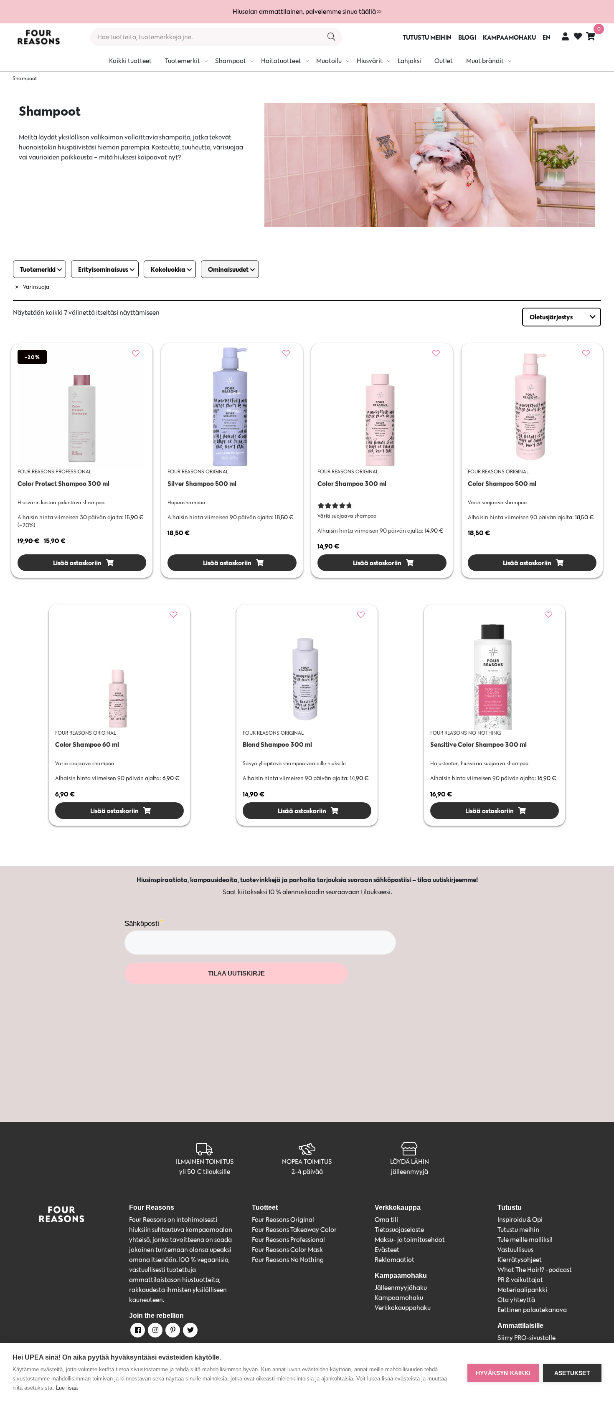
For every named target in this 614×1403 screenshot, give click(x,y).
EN (547, 37)
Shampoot (230, 61)
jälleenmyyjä (409, 1171)
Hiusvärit (370, 61)
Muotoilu (329, 61)
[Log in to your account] (565, 36)
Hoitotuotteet (281, 61)
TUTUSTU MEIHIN (427, 37)
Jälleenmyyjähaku (401, 1288)
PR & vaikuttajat (520, 1280)
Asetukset (572, 1373)
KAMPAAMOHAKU (509, 37)
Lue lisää (67, 1388)
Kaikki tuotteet (130, 61)
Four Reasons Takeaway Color (294, 1230)
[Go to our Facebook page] (137, 1331)
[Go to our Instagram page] (154, 1331)
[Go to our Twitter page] (190, 1331)
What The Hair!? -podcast (534, 1270)
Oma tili (386, 1220)
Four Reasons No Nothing (288, 1260)
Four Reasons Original (283, 1220)
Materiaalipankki (522, 1290)
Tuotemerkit (182, 61)
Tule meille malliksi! (525, 1240)
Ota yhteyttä (516, 1300)
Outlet (443, 61)
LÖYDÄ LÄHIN (409, 1161)
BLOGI (467, 37)
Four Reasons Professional (288, 1240)
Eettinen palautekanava (532, 1310)
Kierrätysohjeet (519, 1260)
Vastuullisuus (515, 1250)
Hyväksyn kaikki (503, 1373)
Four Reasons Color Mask (287, 1250)
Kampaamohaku (399, 1298)
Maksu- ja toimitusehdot (410, 1240)
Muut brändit (485, 61)
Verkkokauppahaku (403, 1308)
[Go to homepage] (38, 37)
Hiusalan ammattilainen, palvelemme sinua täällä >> (307, 11)
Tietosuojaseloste (399, 1230)
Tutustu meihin (518, 1230)
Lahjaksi (409, 61)
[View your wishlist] (578, 37)
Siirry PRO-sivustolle (526, 1338)
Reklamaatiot (394, 1260)
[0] (591, 36)
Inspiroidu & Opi (520, 1220)
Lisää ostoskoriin (77, 563)
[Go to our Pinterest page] (172, 1331)
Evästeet (387, 1250)
